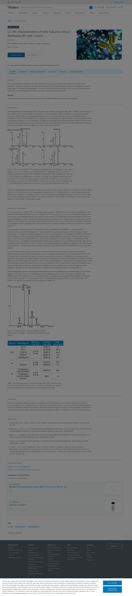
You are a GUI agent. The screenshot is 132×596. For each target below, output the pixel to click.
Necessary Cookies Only (112, 589)
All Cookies (112, 583)
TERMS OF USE (50, 593)
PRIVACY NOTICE (37, 593)
